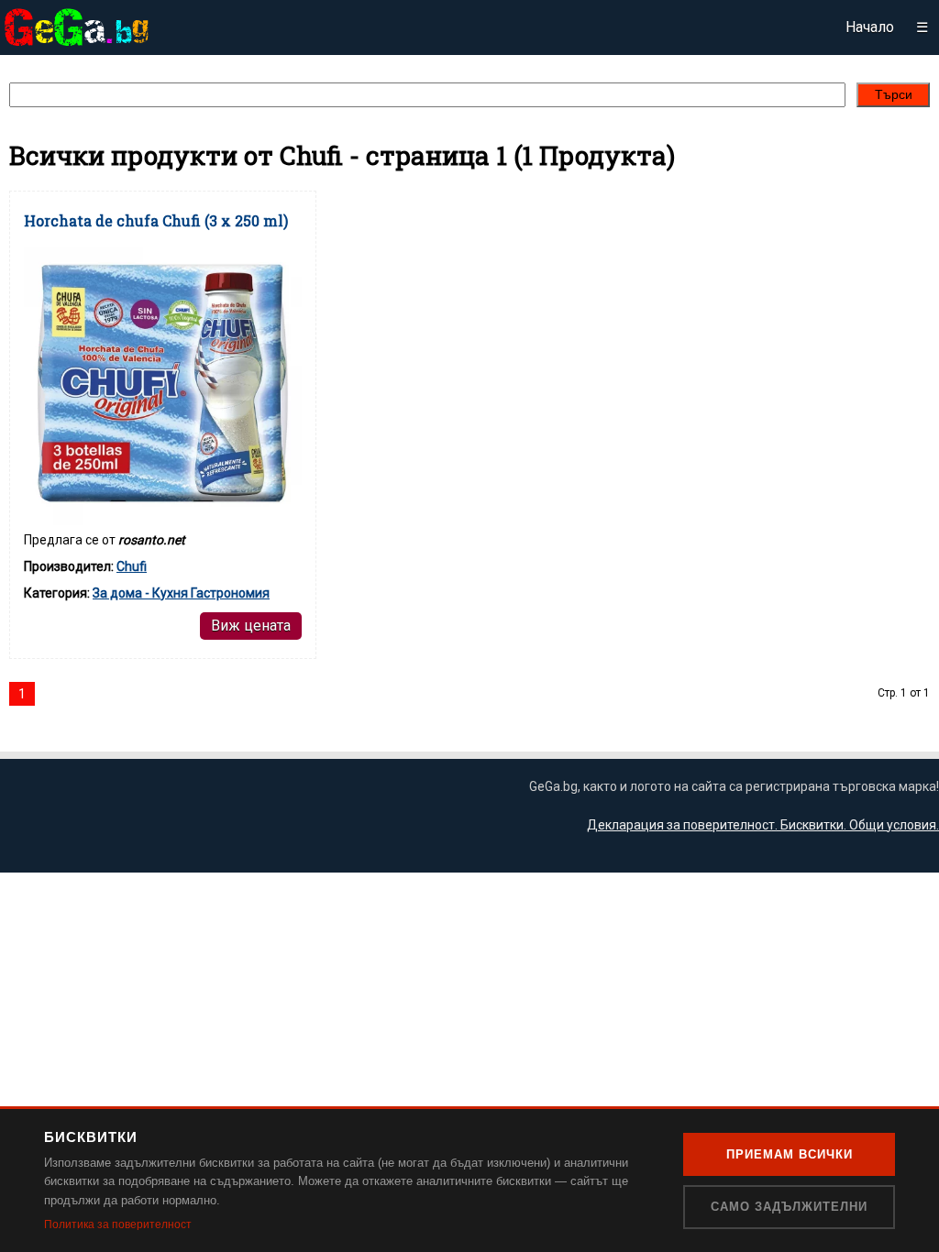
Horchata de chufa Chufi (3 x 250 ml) (156, 220)
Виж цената (251, 625)
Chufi (131, 566)
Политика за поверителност (118, 1224)
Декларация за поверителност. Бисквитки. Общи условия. (763, 825)
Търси (893, 94)
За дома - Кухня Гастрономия (181, 593)
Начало (869, 27)
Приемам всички (789, 1154)
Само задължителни (789, 1207)
